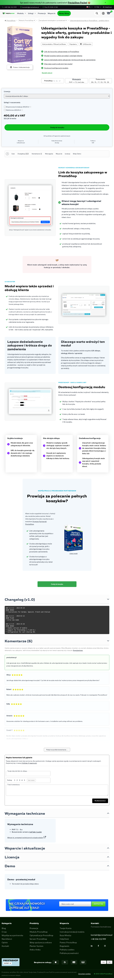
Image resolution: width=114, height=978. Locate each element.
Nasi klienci (7, 939)
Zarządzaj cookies (84, 974)
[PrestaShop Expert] (10, 962)
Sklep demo (77, 154)
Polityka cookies (67, 949)
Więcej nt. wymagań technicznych (25, 837)
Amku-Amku (35, 949)
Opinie (5, 942)
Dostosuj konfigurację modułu (56, 68)
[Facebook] (99, 945)
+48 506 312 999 (98, 939)
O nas (4, 932)
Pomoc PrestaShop (68, 942)
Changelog (22, 154)
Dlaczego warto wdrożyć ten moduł (58, 64)
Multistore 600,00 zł (13, 110)
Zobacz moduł (73, 553)
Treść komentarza (13, 784)
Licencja (67, 154)
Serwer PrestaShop (38, 939)
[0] (109, 13)
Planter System (36, 946)
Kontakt (5, 946)
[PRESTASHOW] (8, 13)
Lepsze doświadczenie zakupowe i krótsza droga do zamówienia (69, 60)
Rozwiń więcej (47, 73)
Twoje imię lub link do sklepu (17, 771)
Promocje (34, 928)
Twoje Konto (65, 928)
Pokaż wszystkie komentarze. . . (57, 750)
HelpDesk (64, 939)
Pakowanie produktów (27, 2)
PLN (104, 962)
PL (109, 962)
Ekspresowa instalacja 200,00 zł (17, 107)
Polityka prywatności (69, 953)
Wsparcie (59, 154)
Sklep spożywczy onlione (41, 942)
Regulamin (64, 946)
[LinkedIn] (92, 945)
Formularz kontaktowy (101, 926)
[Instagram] (106, 945)
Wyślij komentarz (100, 801)
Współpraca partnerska (12, 935)
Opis (13, 154)
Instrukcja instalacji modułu (72, 932)
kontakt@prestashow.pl (101, 935)
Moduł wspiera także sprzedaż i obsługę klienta (63, 56)
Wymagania (49, 154)
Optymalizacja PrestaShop (41, 935)
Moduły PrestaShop (39, 932)
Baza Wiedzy (65, 935)
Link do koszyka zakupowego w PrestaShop (61, 51)
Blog (4, 928)
